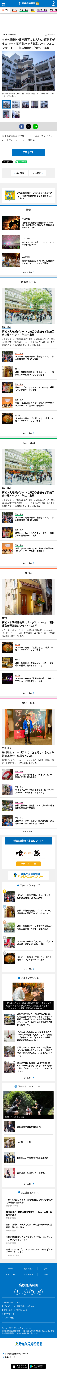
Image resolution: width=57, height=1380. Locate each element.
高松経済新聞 (26, 3)
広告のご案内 (9, 1318)
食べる (14, 10)
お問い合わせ (9, 1314)
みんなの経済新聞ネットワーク (28, 1344)
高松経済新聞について (12, 1302)
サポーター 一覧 (28, 864)
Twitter (25, 1292)
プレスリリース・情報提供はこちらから (19, 1306)
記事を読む (28, 152)
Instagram (32, 1292)
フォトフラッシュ (9, 34)
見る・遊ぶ (24, 10)
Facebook (17, 1292)
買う (32, 10)
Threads (40, 1292)
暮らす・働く (42, 10)
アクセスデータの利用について (15, 1310)
